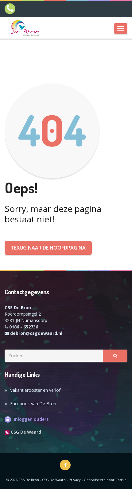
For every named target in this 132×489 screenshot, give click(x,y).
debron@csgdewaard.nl (36, 333)
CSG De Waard (25, 432)
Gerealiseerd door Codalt (105, 479)
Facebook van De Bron (33, 403)
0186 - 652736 (23, 327)
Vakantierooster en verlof (35, 390)
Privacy (75, 479)
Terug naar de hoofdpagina (48, 247)
